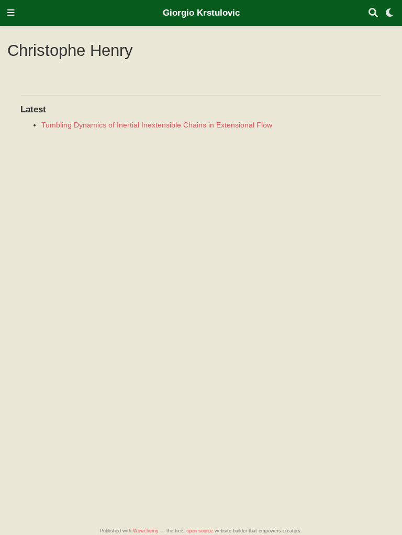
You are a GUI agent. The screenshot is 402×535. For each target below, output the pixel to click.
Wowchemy (146, 530)
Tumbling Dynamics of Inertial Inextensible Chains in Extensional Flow (156, 125)
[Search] (373, 13)
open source (199, 530)
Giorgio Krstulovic (201, 13)
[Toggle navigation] (11, 13)
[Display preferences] (390, 13)
